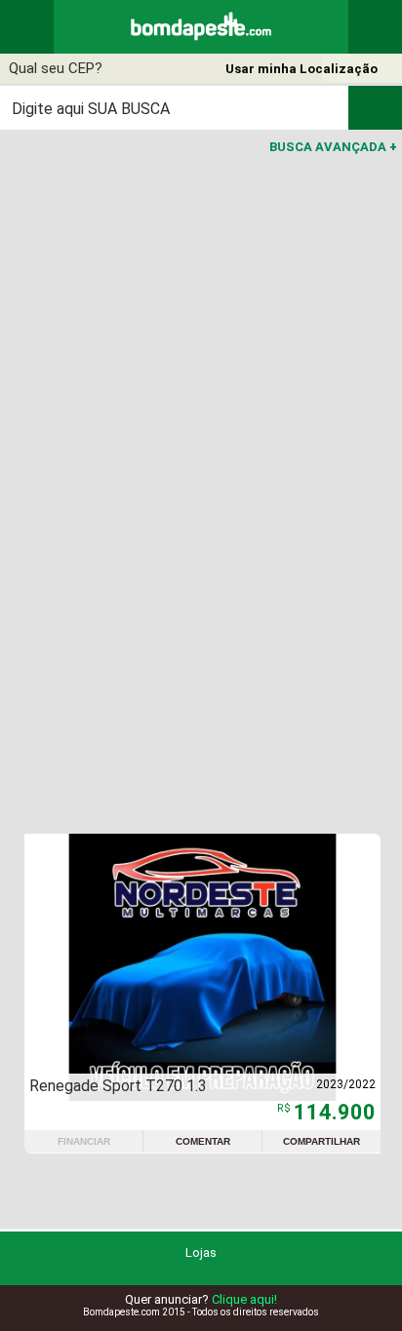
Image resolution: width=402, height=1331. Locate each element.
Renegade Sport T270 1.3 (118, 1086)
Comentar (203, 1141)
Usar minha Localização (301, 68)
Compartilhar (321, 1141)
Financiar (84, 1141)
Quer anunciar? (201, 1299)
